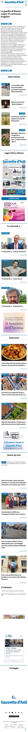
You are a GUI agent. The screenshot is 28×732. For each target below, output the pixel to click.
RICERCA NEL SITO (26, 1)
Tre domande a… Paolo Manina (12, 306)
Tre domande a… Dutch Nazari (11, 279)
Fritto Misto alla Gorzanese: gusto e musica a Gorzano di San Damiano (14, 364)
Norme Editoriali (20, 726)
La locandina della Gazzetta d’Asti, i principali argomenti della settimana (18, 88)
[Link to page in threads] (11, 24)
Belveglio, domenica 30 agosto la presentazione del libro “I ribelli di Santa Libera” (18, 137)
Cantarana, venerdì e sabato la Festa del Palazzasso (18, 119)
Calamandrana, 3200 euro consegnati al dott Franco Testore (13, 513)
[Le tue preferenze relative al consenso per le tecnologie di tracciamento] (25, 729)
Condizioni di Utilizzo (20, 727)
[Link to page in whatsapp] (9, 24)
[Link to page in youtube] (12, 712)
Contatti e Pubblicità (13, 724)
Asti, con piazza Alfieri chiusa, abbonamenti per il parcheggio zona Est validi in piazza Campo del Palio (13, 544)
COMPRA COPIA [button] (14, 199)
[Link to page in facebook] (2, 24)
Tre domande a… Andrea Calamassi (13, 251)
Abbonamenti (21, 724)
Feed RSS (6, 724)
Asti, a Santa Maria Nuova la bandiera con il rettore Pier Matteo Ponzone (13, 577)
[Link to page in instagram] (6, 712)
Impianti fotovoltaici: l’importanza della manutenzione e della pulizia (13, 423)
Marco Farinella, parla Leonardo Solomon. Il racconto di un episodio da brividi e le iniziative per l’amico (13, 482)
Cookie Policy (13, 727)
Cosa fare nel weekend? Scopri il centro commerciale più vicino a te (13, 394)
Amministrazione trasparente (10, 726)
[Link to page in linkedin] (6, 24)
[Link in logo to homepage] (14, 702)
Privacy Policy (6, 727)
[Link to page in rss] (15, 712)
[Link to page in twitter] (4, 24)
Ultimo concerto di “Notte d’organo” (17, 103)
